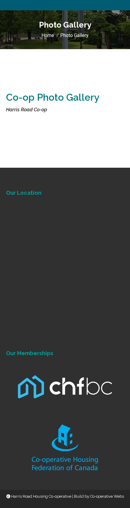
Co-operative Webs (107, 496)
